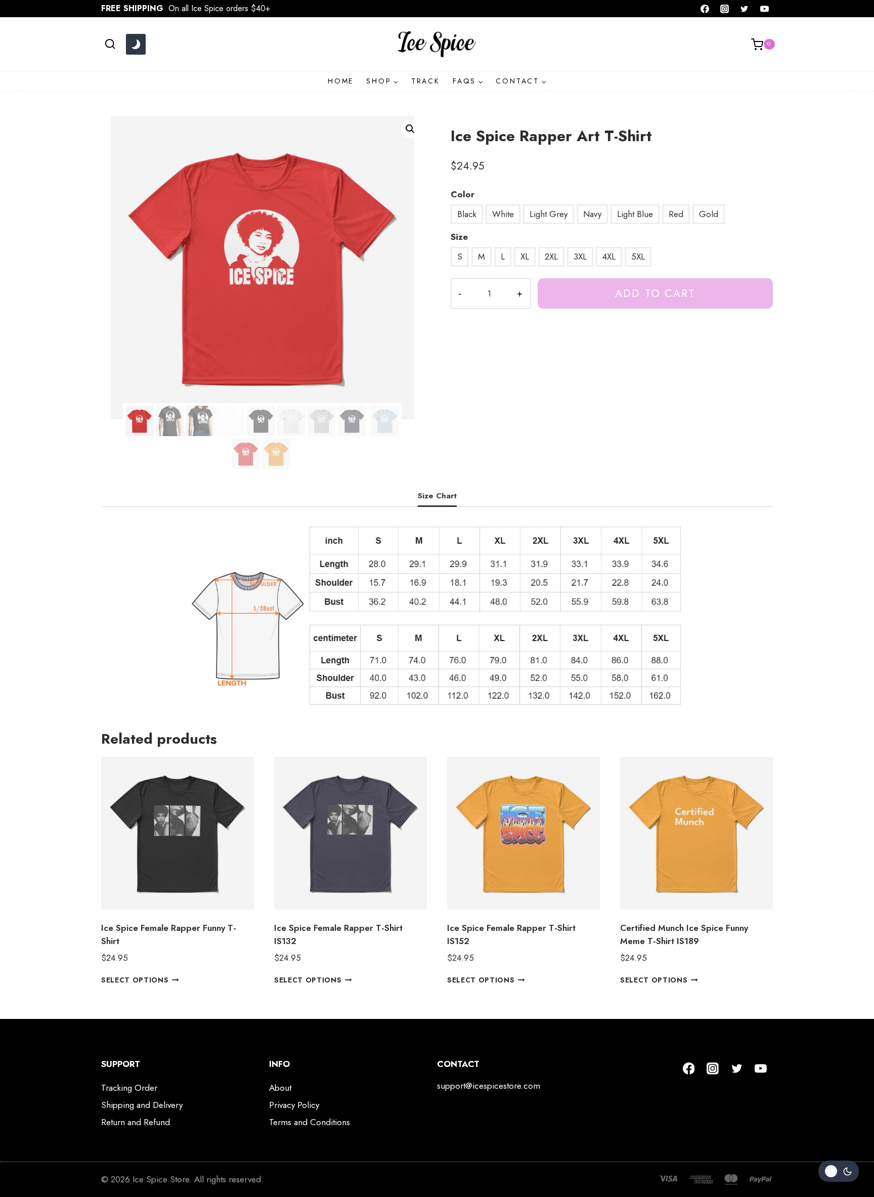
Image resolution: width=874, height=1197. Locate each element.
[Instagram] (724, 8)
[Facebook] (705, 8)
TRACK (425, 81)
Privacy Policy (294, 1105)
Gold (708, 214)
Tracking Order (129, 1088)
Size (459, 237)
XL (524, 256)
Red (676, 214)
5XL (638, 256)
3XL (580, 256)
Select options (135, 980)
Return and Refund (135, 1122)
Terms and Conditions (309, 1122)
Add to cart (655, 293)
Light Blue (635, 214)
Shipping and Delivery (142, 1105)
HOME (341, 81)
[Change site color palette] (135, 44)
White (503, 214)
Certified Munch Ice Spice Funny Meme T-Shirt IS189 (684, 934)
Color (462, 194)
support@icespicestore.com (488, 1086)
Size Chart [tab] (437, 495)
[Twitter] (744, 8)
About (280, 1088)
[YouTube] (764, 8)
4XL (609, 256)
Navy (592, 214)
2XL (551, 256)
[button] (410, 129)
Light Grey (548, 214)
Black (466, 214)
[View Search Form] (110, 44)
